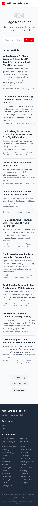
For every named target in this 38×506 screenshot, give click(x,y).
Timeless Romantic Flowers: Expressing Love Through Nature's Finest (17, 222)
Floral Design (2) (25, 456)
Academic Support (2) (9, 438)
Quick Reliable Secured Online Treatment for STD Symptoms (18, 286)
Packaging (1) (24, 471)
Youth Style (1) (7, 486)
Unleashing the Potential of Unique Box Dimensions (17, 193)
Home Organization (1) (28, 462)
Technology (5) (7, 480)
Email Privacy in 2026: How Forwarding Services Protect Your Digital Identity (17, 134)
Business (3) (24, 441)
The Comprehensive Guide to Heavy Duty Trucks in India (18, 255)
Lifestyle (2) (24, 465)
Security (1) (24, 474)
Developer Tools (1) (26, 450)
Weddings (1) (24, 483)
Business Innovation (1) (10, 447)
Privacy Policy (19, 497)
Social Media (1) (7, 477)
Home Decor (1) (7, 462)
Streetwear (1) (25, 477)
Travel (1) (5, 483)
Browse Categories (19, 384)
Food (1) (4, 459)
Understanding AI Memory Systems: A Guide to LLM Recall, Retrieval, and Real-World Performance (17, 60)
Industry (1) (6, 465)
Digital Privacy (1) (8, 453)
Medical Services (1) (27, 468)
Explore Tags (19, 390)
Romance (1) (6, 474)
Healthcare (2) (25, 459)
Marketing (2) (6, 468)
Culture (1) (23, 447)
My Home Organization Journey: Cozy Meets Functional (19, 341)
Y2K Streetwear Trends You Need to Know (17, 164)
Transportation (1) (26, 480)
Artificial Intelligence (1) (9, 442)
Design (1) (5, 450)
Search (29, 40)
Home (4, 425)
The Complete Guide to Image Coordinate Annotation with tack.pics (18, 99)
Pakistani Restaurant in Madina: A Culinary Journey (17, 315)
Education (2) (24, 453)
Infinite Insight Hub (18, 3)
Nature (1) (5, 471)
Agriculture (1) (25, 438)
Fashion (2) (5, 456)
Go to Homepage (19, 377)
